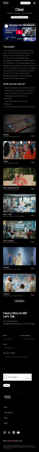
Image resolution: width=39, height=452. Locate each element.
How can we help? (9, 353)
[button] (34, 3)
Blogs (6, 418)
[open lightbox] (19, 124)
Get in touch (25, 3)
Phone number (25, 335)
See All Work (19, 301)
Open (32, 136)
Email (4, 344)
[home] (6, 3)
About (6, 423)
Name (5, 335)
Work (5, 407)
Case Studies (8, 412)
